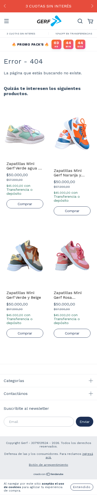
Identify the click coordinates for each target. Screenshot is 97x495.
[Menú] (6, 21)
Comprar (25, 204)
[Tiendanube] (48, 475)
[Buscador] (80, 21)
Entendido (82, 487)
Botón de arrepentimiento (48, 465)
